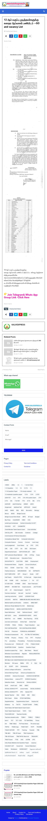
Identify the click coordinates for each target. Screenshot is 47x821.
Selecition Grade (9, 682)
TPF (18, 730)
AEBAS (26, 504)
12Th (31, 494)
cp (27, 545)
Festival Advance (10, 571)
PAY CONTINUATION (11, 628)
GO (30, 571)
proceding (12, 641)
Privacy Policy (8, 463)
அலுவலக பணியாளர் (35, 749)
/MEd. (13, 485)
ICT (37, 580)
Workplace (14, 749)
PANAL (20, 625)
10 (21, 488)
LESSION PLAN (29, 596)
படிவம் (28, 752)
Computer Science (10, 542)
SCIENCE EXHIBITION (33, 676)
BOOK (13, 513)
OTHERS (7, 625)
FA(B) (32, 568)
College (35, 533)
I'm (33, 580)
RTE (27, 663)
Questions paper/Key (11, 650)
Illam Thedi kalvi (33, 583)
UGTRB (28, 739)
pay (38, 625)
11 (31, 488)
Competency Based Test (12, 539)
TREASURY (34, 736)
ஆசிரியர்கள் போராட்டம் (11, 752)
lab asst (20, 593)
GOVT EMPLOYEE (10, 574)
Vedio (6, 749)
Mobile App (30, 606)
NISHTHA (8, 618)
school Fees (27, 669)
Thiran (37, 720)
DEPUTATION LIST (24, 552)
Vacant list (19, 746)
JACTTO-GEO (37, 587)
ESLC (6, 568)
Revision (7, 663)
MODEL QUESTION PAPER (24, 609)
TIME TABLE (13, 724)
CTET (16, 548)
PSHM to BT (19, 644)
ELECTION (20, 561)
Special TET (28, 692)
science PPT (19, 679)
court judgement (10, 545)
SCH (17, 666)
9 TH (38, 501)
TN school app (34, 724)
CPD (31, 545)
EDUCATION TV (9, 561)
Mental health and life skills (13, 603)
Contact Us (7, 466)
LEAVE (21, 596)
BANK (12, 510)
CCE (29, 520)
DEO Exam (33, 548)
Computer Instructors (28, 539)
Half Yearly (8, 577)
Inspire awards (26, 587)
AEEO (32, 504)
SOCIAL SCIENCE (35, 688)
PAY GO (7, 631)
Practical (38, 638)
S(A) (35, 663)
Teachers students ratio (12, 717)
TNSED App (15, 727)
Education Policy (27, 558)
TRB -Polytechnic (28, 733)
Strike (15, 698)
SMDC (26, 685)
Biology (37, 510)
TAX (30, 711)
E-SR (6, 558)
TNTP (32, 727)
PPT (31, 638)
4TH (19, 497)
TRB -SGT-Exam (9, 736)
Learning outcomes (10, 596)
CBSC (23, 520)
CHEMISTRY (21, 526)
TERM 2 (30, 717)
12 (35, 491)
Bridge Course (21, 513)
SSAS (23, 695)
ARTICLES (27, 507)
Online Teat (23, 622)
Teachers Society (22, 714)
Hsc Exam (24, 580)
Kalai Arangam (18, 590)
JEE (6, 590)
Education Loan (14, 558)
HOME (11, 580)
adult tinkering (17, 504)
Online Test (32, 622)
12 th (26, 494)
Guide (31, 574)
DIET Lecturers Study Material (13, 555)
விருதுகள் (30, 755)
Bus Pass (7, 520)
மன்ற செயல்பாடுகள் (10, 755)
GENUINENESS (21, 571)
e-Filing (32, 555)
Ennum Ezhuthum (30, 564)
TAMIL (36, 704)
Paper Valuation (30, 625)
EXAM (12, 568)
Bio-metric (29, 510)
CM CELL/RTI (9, 533)
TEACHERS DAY (9, 714)
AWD (6, 510)
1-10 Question (9, 488)
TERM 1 (23, 717)
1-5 (16, 488)
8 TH (28, 501)
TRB (38, 730)
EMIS (26, 561)
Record (36, 650)
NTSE (36, 618)
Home (8, 812)
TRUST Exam (9, 739)
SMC (20, 685)
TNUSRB (39, 727)
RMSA (22, 663)
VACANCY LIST (9, 746)
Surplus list (35, 701)
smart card (13, 685)
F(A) (26, 568)
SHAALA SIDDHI (31, 682)
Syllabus (7, 704)
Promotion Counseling (33, 641)
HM (6, 580)
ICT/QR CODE (9, 583)
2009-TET (8, 497)
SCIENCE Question (30, 679)
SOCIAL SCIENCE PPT (11, 688)
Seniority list (20, 682)
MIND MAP (34, 603)
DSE (26, 555)
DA (21, 548)
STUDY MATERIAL (25, 698)
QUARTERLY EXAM (10, 647)
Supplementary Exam (22, 701)
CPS (37, 545)
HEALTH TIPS (18, 577)
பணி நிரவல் (35, 752)
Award (34, 507)
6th (11, 501)
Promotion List (9, 644)
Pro (6, 641)
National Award (27, 612)
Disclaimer (27, 466)
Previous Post (7, 369)
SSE (28, 695)
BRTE (24, 517)
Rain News (28, 650)
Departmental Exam (11, 552)
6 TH (6, 501)
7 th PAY (17, 501)
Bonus (7, 513)
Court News (20, 545)
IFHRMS (17, 583)
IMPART (7, 587)
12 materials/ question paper (13, 494)
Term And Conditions (30, 463)
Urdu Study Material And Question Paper (17, 743)
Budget (37, 517)
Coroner (27, 542)
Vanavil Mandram (30, 746)
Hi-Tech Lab (27, 577)
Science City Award (18, 676)
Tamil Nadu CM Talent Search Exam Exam (17, 708)
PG (22, 634)
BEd (17, 510)
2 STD (37, 494)
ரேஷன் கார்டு (21, 755)
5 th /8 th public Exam (29, 497)
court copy (35, 542)
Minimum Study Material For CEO (15, 606)
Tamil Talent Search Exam (12, 711)
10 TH (26, 488)
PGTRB (7, 638)
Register (24, 653)
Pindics (21, 638)
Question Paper (30, 647)
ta (13, 704)
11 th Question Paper (11, 491)
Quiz (21, 650)
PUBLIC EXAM (35, 644)
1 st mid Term (29, 485)
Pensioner (15, 631)
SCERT (11, 666)
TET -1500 (19, 720)
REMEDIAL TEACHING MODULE (14, 657)
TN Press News (23, 724)
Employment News (11, 31)
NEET (36, 612)
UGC (22, 739)
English (21, 564)
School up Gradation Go (28, 673)
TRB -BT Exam (17, 733)
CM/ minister (19, 533)
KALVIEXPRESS (18, 325)
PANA (14, 625)
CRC (6, 548)
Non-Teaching (28, 618)
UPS (33, 739)
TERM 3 (37, 717)
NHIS (35, 615)
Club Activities (32, 529)
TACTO (18, 704)
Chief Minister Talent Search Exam (15, 529)
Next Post (41, 369)
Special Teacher (9, 695)
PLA (26, 638)
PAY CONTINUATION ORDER (27, 628)
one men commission (11, 622)
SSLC (33, 695)
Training (24, 730)
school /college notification (13, 669)
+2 (18, 485)
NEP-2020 (8, 615)
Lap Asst (28, 593)
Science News (9, 679)
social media (24, 688)
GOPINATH (36, 571)
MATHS (15, 599)
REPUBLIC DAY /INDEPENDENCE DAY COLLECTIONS (20, 660)
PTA (27, 644)
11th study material (25, 491)
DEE (26, 548)
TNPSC (7, 727)
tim (6, 724)
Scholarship (24, 666)
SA (40, 663)
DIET (33, 552)
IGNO (24, 583)
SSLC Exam (8, 698)
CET (14, 526)
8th (34, 501)
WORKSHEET (23, 749)
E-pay (38, 555)
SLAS (6, 685)
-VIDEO (7, 485)
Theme (16, 818)
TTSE (16, 739)
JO (10, 590)
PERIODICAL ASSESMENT (27, 631)
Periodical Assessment (11, 634)
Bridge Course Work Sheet (12, 517)
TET (12, 720)
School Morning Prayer (11, 673)
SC (6, 666)
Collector (27, 533)
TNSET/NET (24, 727)
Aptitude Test (18, 507)
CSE (11, 548)
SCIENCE (7, 676)
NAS (18, 612)
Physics (13, 638)
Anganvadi (8, 507)
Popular (7, 770)
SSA (18, 695)
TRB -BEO (7, 733)
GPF (19, 574)
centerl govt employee (11, 523)
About (14, 812)
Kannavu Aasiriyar (10, 593)
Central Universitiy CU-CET (28, 523)
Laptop (35, 593)
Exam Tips (20, 568)
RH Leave (15, 663)
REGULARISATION (34, 653)
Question (21, 647)
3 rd (14, 497)
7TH (23, 501)
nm (14, 618)
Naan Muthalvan (10, 612)
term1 (6, 720)
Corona (20, 542)
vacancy (33, 743)
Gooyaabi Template (33, 818)
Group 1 (25, 574)
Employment (34, 561)
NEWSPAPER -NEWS (25, 615)
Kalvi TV (27, 590)
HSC (17, 580)
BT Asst (30, 517)
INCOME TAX (16, 587)
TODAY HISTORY (10, 730)
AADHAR (7, 504)
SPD (21, 692)
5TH (40, 497)
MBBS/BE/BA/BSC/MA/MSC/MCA (30, 599)
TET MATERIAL (28, 720)
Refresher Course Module (12, 653)
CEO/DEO (7, 526)
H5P (37, 574)
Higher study (37, 577)
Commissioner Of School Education (15, 536)
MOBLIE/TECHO (9, 609)
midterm (26, 603)
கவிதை (22, 752)
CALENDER (16, 520)
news (15, 615)
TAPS (24, 711)
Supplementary (9, 701)
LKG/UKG (7, 599)
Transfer (31, 730)
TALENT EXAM (27, 704)
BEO (22, 510)
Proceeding (21, 641)
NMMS (20, 618)
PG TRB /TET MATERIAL (32, 634)
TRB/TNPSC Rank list (22, 736)
